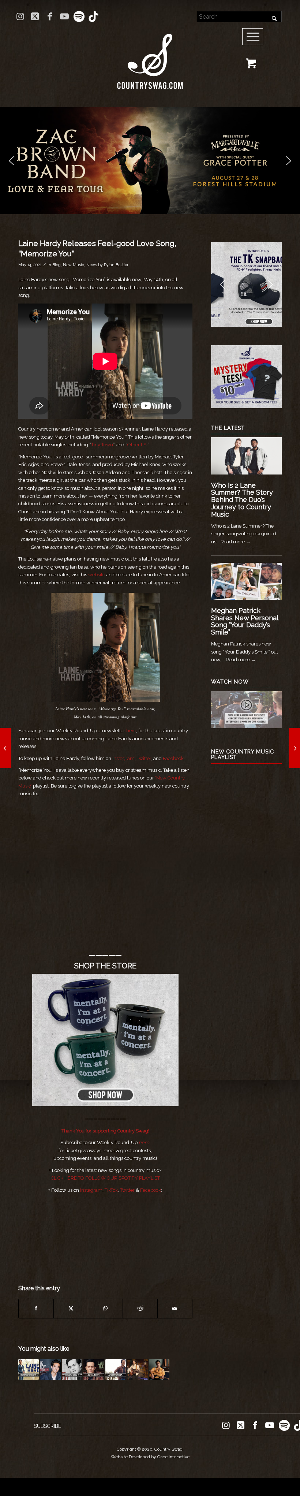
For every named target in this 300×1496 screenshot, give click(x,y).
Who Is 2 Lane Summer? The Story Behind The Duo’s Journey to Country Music (242, 499)
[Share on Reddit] (140, 1308)
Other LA (137, 444)
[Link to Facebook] (49, 16)
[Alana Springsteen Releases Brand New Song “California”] (5, 748)
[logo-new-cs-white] (150, 56)
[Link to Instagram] (20, 16)
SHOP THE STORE (105, 965)
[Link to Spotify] (79, 16)
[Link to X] (35, 16)
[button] (150, 160)
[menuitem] (255, 37)
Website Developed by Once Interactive (150, 1456)
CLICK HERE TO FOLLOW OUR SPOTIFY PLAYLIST (105, 1178)
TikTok (111, 1190)
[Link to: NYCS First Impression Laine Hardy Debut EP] (93, 1369)
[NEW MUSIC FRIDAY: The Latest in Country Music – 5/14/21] (294, 748)
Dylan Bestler (116, 265)
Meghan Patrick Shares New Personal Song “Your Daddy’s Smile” (244, 621)
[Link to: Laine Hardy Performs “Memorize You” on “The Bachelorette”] (137, 1369)
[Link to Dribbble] (93, 16)
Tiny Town (102, 444)
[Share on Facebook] (36, 1308)
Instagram (123, 758)
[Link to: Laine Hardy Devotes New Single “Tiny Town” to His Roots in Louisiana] (72, 1369)
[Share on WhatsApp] (105, 1308)
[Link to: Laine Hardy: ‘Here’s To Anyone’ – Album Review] (159, 1369)
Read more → (236, 541)
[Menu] (252, 37)
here (131, 730)
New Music (73, 265)
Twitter (144, 758)
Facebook (173, 758)
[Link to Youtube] (64, 16)
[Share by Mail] (175, 1308)
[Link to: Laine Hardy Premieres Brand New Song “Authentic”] (50, 1369)
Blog (56, 265)
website (96, 574)
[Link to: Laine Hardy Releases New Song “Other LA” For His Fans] (115, 1369)
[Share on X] (71, 1308)
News (91, 265)
